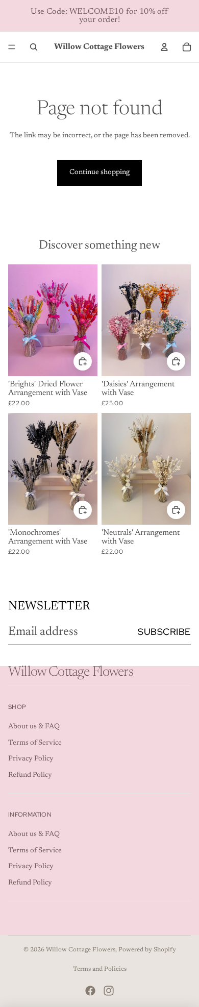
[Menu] (11, 47)
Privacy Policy (31, 759)
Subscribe (164, 631)
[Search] (33, 47)
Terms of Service (35, 743)
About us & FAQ (34, 726)
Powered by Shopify (147, 950)
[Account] (164, 47)
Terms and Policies (100, 969)
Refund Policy (30, 775)
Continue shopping (99, 172)
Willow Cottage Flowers (80, 950)
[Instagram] (109, 991)
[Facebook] (90, 991)
